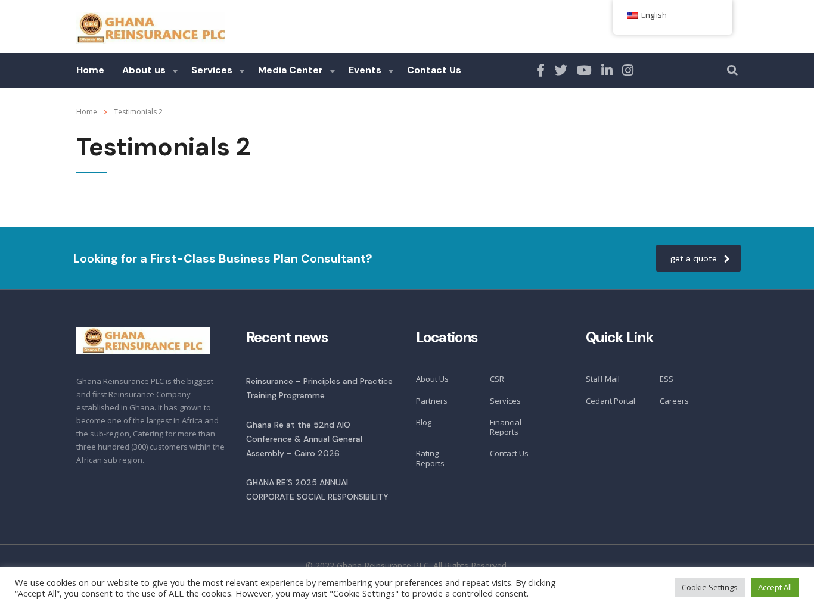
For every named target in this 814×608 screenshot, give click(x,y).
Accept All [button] (775, 587)
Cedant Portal (610, 401)
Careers (674, 401)
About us (144, 70)
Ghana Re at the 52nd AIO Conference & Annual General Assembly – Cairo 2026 (304, 439)
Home (90, 70)
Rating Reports (430, 458)
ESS (666, 378)
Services (211, 70)
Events (365, 70)
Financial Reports (505, 427)
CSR (497, 378)
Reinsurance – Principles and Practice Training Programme (319, 388)
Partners (432, 401)
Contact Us (434, 70)
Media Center (290, 70)
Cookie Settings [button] (710, 587)
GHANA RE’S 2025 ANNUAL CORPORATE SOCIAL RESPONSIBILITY (317, 489)
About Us (432, 378)
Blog (423, 422)
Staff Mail (603, 378)
